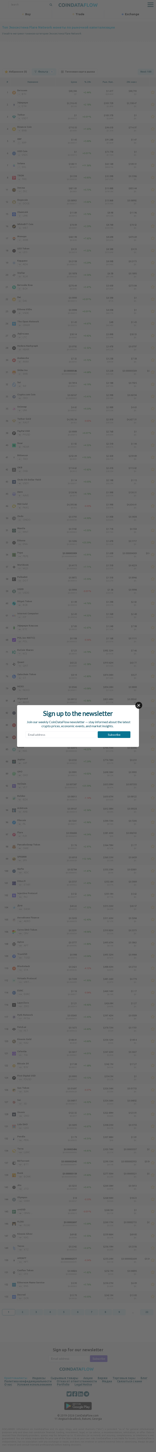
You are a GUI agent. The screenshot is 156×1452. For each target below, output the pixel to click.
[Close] (138, 705)
